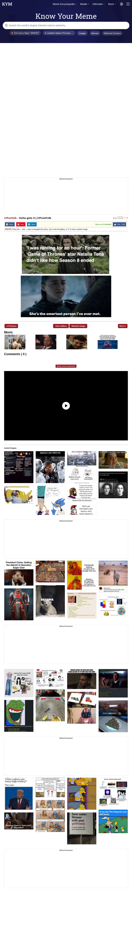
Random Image (78, 326)
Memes (94, 33)
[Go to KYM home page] (7, 4)
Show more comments (66, 366)
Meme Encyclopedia (63, 4)
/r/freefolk (10, 217)
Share (10, 224)
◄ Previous (11, 326)
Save (21, 224)
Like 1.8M (120, 224)
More (111, 4)
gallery (45, 229)
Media (84, 4)
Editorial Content (112, 33)
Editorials (97, 4)
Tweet (32, 224)
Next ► (122, 326)
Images (82, 33)
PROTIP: (8, 229)
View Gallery (61, 326)
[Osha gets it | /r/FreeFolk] (66, 276)
